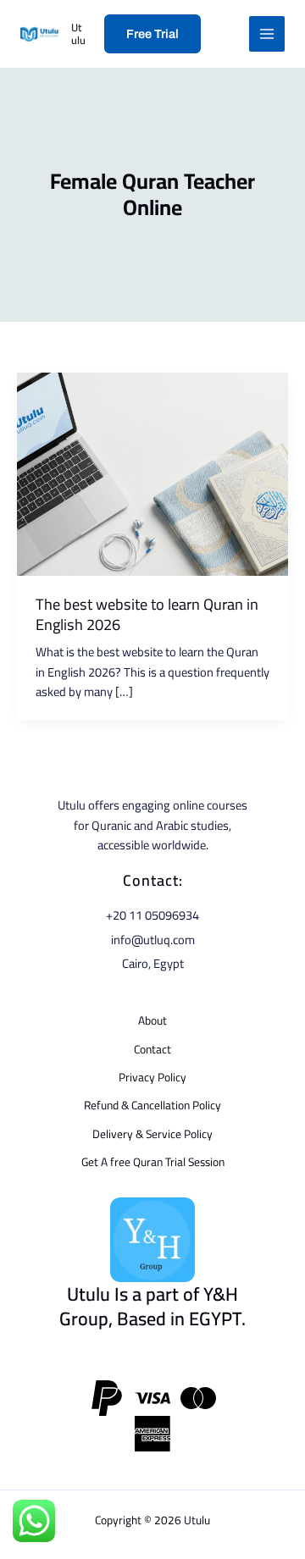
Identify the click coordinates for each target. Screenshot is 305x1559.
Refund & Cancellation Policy (152, 1104)
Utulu (78, 33)
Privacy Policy (152, 1076)
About (152, 1020)
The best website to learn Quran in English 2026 (147, 614)
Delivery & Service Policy (152, 1133)
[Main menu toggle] (267, 34)
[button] (152, 34)
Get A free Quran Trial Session (153, 1161)
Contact (152, 1048)
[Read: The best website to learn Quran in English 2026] (152, 473)
